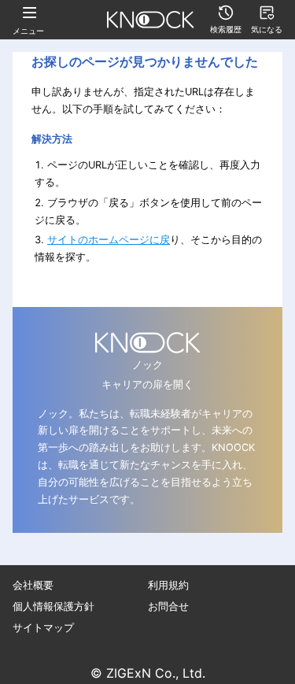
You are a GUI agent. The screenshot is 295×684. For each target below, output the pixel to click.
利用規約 (168, 585)
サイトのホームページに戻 (108, 240)
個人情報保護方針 (53, 606)
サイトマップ (43, 628)
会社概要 (33, 585)
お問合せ (168, 606)
